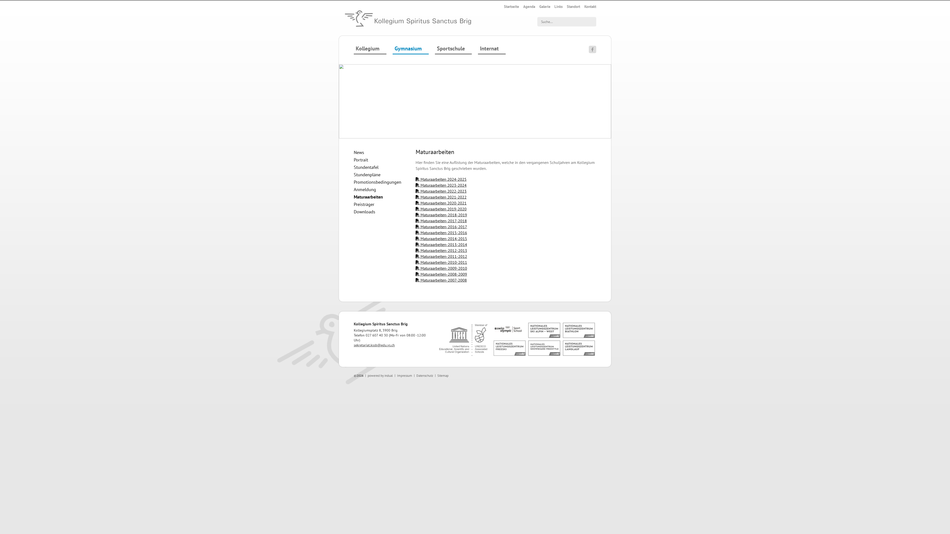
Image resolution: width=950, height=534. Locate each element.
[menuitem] (511, 6)
